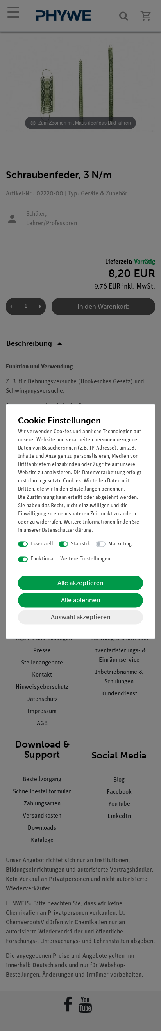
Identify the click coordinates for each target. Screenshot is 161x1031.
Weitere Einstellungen (85, 559)
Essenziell (41, 544)
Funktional (42, 559)
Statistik (80, 544)
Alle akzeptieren (80, 583)
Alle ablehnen (80, 600)
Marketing (120, 544)
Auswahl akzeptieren (81, 617)
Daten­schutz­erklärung (66, 530)
